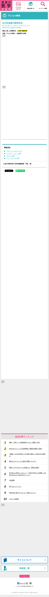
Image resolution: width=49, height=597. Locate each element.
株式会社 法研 (24, 583)
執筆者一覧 (24, 568)
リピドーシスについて (14, 151)
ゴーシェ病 (10, 156)
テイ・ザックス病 (12, 158)
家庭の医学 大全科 (6, 6)
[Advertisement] (24, 61)
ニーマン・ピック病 (13, 153)
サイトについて (24, 560)
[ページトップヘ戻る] (24, 575)
